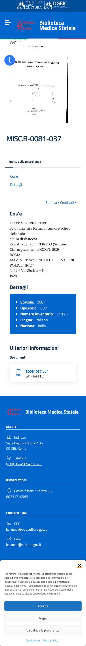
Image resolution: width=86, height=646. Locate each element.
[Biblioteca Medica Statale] (26, 25)
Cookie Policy (33, 640)
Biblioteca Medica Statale (57, 25)
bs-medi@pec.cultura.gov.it (26, 529)
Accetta (43, 606)
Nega (43, 618)
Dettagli (16, 184)
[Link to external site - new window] (29, 5)
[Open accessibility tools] (9, 60)
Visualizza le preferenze (43, 630)
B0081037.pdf (37, 371)
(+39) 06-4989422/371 (24, 463)
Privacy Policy (50, 640)
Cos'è (14, 176)
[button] (79, 565)
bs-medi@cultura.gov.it (23, 544)
